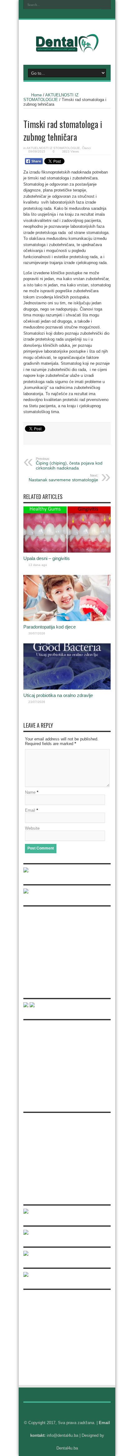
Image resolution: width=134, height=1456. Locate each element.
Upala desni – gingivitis (46, 558)
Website (32, 828)
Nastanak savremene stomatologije (63, 478)
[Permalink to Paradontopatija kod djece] (67, 619)
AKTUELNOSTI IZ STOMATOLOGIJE (51, 97)
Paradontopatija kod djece (49, 626)
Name (30, 792)
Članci (86, 148)
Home (36, 95)
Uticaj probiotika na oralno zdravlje (58, 695)
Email (30, 810)
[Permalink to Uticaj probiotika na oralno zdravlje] (67, 688)
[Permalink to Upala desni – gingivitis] (67, 551)
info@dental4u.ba (62, 1435)
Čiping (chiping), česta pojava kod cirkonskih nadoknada (69, 463)
